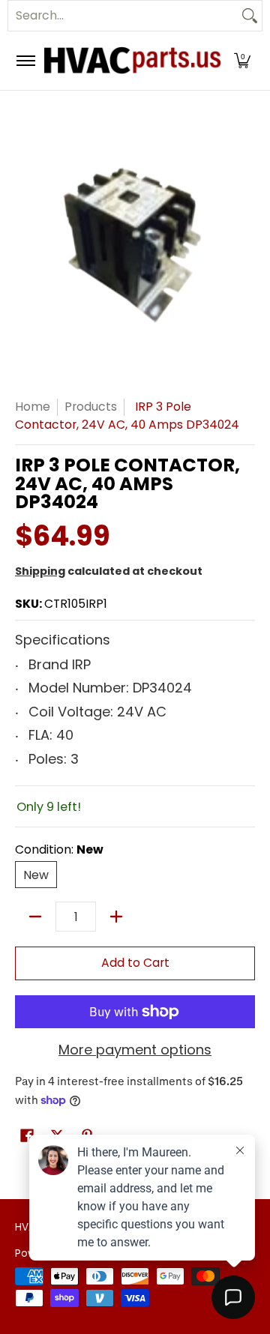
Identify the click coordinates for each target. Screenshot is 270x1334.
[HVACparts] (132, 60)
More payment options (135, 1050)
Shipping (40, 571)
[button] (242, 60)
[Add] (116, 916)
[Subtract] (35, 916)
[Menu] (25, 60)
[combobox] (123, 16)
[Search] (250, 16)
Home (32, 406)
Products (90, 406)
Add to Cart (135, 962)
